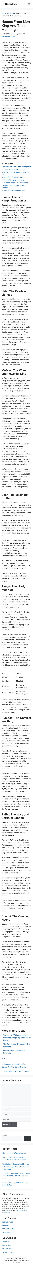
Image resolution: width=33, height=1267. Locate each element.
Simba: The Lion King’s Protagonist (17, 167)
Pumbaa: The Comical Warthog (16, 183)
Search (5, 1135)
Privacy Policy (7, 1249)
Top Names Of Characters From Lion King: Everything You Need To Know (17, 1037)
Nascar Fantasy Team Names (14, 1153)
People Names (7, 1222)
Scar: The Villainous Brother (15, 177)
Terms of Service (8, 1252)
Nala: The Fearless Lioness (14, 170)
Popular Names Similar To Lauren (16, 1071)
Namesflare (11, 4)
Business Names (8, 1229)
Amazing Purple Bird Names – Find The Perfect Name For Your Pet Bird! (16, 1175)
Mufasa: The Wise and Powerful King (15, 173)
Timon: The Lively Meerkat (14, 180)
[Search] (27, 1138)
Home (4, 13)
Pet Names (6, 1225)
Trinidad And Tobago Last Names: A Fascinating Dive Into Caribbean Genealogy (15, 1166)
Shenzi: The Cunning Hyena (14, 190)
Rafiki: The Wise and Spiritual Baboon (14, 187)
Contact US (6, 1245)
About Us (6, 1242)
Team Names (6, 1232)
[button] (24, 4)
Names (11, 13)
